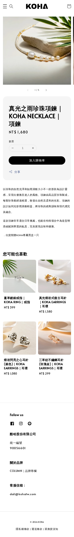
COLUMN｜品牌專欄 (23, 471)
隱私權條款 (22, 529)
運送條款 (37, 529)
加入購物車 (37, 160)
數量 (11, 141)
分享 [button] (17, 172)
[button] (5, 6)
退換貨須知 (51, 529)
